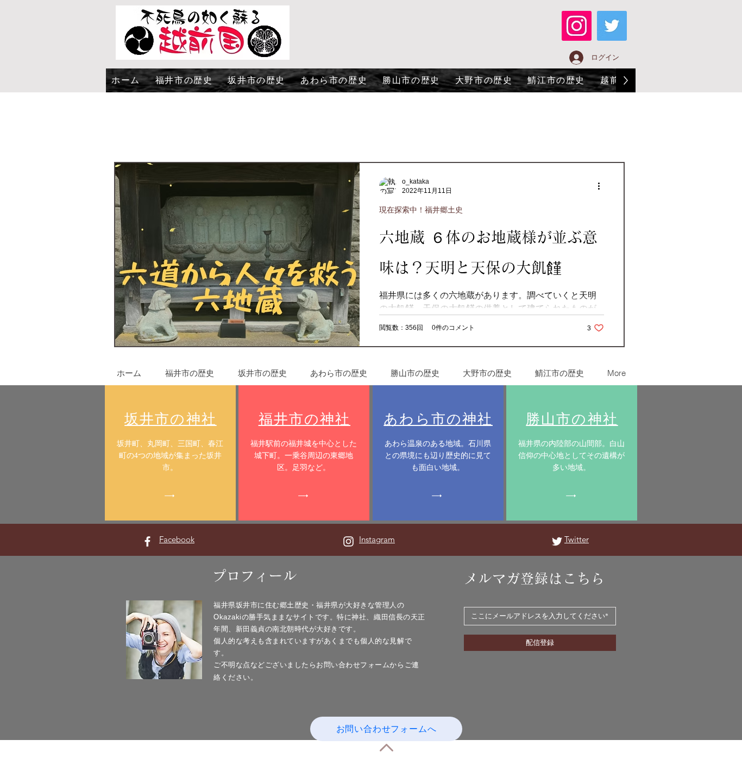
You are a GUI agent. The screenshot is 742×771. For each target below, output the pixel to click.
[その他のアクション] (602, 185)
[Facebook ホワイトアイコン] (147, 541)
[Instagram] (577, 26)
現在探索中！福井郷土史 (421, 209)
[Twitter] (612, 26)
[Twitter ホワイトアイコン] (557, 541)
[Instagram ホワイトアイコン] (348, 541)
